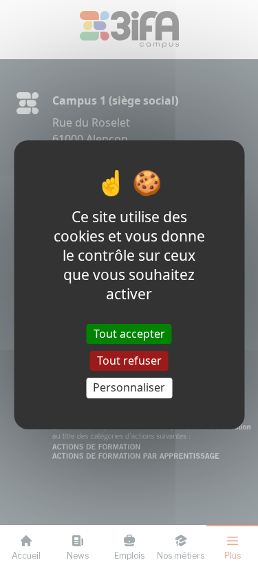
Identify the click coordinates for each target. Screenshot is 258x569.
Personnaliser (129, 387)
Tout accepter (129, 333)
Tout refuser (129, 360)
